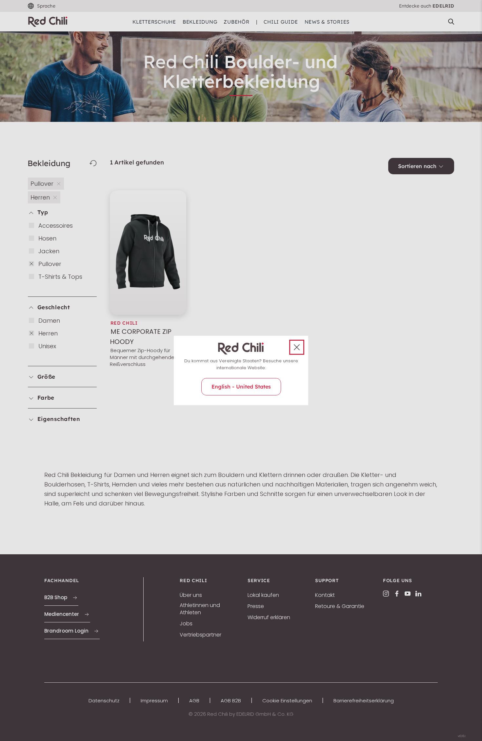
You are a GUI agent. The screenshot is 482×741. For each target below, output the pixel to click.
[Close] (297, 347)
